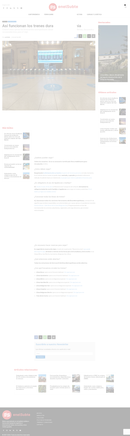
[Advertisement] (65, 25)
